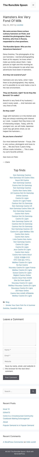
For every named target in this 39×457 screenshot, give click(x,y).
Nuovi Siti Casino (22, 180)
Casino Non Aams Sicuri (22, 255)
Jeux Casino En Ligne (22, 250)
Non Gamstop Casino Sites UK (22, 208)
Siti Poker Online (22, 291)
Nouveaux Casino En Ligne (22, 288)
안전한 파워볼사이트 (22, 257)
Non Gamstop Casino (22, 242)
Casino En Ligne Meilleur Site (22, 232)
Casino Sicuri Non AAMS (22, 278)
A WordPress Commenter (13, 442)
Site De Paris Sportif (22, 280)
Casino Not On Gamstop (22, 185)
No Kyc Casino (22, 265)
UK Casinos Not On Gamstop (22, 193)
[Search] (33, 391)
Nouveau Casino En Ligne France (22, 268)
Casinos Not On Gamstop (22, 203)
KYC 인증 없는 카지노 (22, 260)
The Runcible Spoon (15, 5)
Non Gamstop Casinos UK (22, 229)
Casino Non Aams (22, 214)
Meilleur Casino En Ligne (22, 262)
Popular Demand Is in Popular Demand (18, 425)
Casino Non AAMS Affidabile (22, 293)
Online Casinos (22, 196)
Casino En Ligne (22, 198)
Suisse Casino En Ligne (22, 273)
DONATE (6, 412)
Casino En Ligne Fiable (22, 201)
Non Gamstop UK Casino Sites (22, 178)
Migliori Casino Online (22, 275)
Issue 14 (6, 409)
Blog (7, 302)
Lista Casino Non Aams (22, 239)
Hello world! (31, 442)
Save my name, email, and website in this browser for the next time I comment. (20, 368)
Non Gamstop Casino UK (22, 206)
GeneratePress (19, 454)
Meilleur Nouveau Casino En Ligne (22, 285)
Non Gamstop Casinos (22, 175)
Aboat (5, 422)
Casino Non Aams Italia (22, 191)
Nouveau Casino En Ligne (22, 283)
